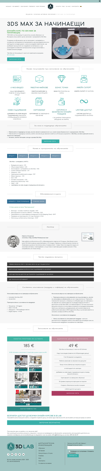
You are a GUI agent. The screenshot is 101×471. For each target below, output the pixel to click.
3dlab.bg (29, 14)
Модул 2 (23, 156)
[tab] (50, 264)
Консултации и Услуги (46, 453)
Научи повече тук (28, 409)
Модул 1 (12, 156)
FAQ (40, 458)
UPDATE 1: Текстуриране (19, 201)
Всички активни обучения (45, 14)
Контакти (42, 460)
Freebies (41, 455)
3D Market (42, 450)
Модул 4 (44, 156)
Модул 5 (55, 156)
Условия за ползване (45, 463)
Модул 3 (33, 156)
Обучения (42, 448)
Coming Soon (38, 201)
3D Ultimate (10, 55)
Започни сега (15, 59)
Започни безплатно (49, 422)
